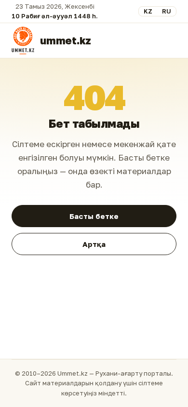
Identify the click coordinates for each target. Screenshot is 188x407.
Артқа (94, 244)
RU (166, 11)
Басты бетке (94, 216)
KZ (148, 11)
